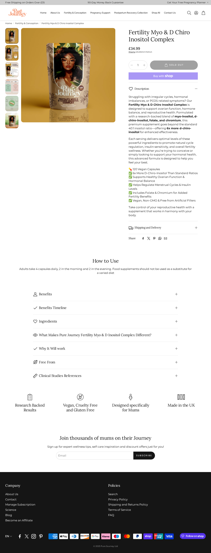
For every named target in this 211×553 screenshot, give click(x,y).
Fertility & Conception (26, 23)
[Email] (165, 238)
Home (8, 23)
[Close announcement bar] (207, 2)
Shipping (132, 52)
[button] (189, 13)
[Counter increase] (144, 65)
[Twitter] (148, 238)
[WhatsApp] (159, 238)
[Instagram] (33, 536)
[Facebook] (143, 238)
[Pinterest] (154, 238)
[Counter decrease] (132, 65)
